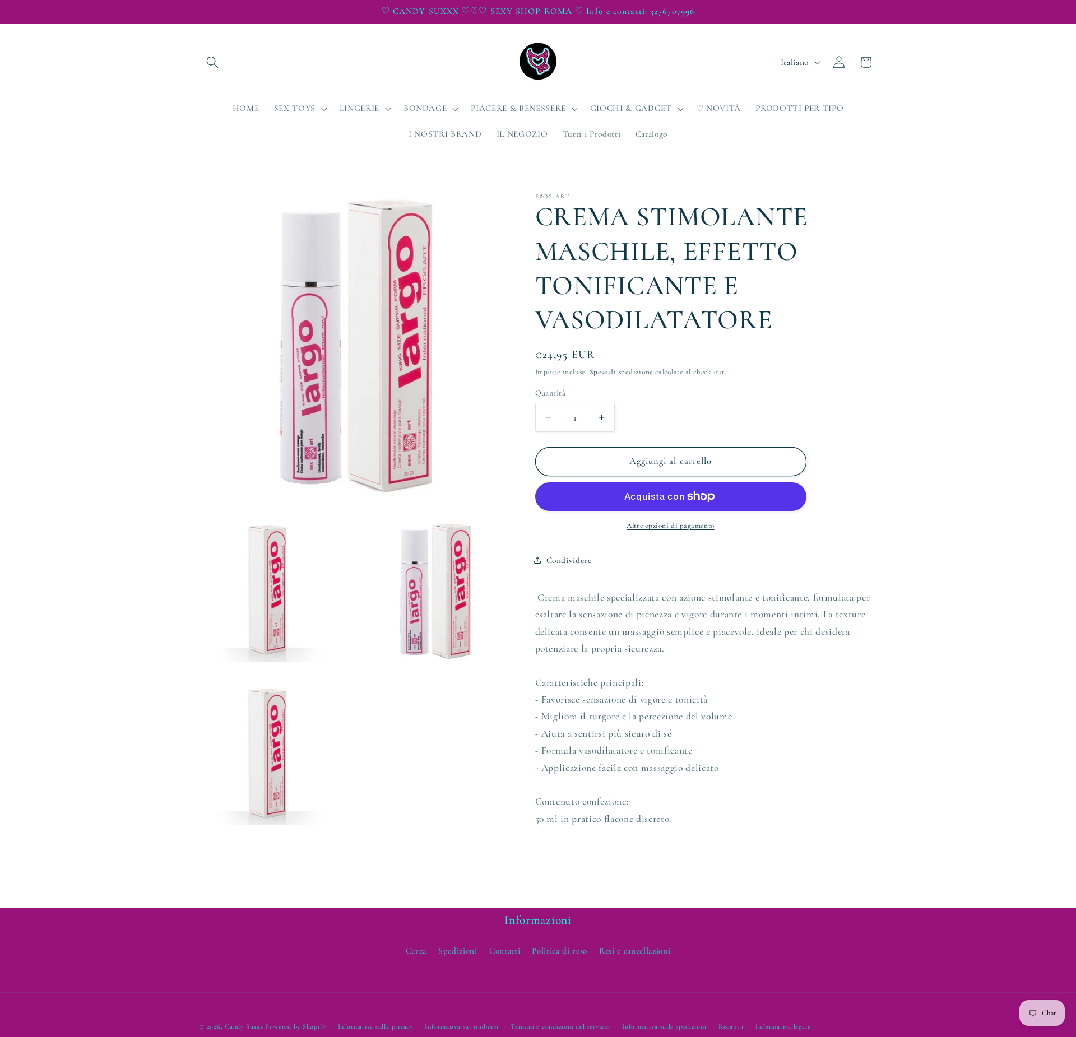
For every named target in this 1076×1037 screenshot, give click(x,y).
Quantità (550, 393)
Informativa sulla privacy (375, 1026)
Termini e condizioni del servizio (560, 1026)
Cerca (416, 951)
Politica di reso (559, 951)
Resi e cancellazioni (634, 951)
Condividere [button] (569, 560)
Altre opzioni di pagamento (670, 525)
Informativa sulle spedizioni (664, 1026)
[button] (212, 62)
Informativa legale (782, 1026)
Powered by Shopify (295, 1026)
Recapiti (731, 1026)
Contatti (504, 951)
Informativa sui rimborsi (461, 1026)
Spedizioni (457, 951)
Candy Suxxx (244, 1026)
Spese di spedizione (621, 372)
